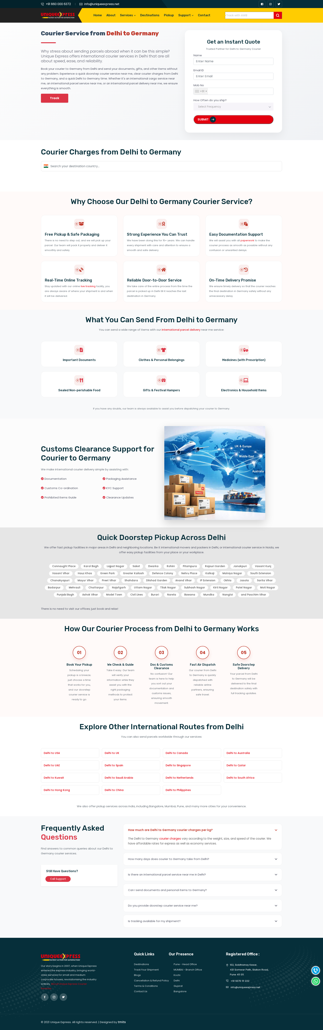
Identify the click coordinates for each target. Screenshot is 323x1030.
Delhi (177, 980)
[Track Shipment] (278, 15)
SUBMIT (203, 119)
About (111, 15)
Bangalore (180, 991)
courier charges (170, 839)
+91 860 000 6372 (58, 4)
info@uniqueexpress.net (101, 4)
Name (197, 55)
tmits (122, 1022)
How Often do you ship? (210, 100)
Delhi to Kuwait (54, 778)
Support (184, 15)
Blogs (137, 975)
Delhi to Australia (238, 753)
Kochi (177, 975)
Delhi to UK (112, 753)
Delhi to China (114, 790)
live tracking (88, 286)
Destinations (149, 15)
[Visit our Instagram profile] (270, 4)
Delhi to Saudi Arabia (119, 778)
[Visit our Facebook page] (262, 4)
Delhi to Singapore (178, 765)
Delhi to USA (52, 753)
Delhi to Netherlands (179, 778)
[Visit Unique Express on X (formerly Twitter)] (63, 997)
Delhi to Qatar (236, 765)
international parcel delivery (181, 330)
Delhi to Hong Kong (57, 790)
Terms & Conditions (146, 986)
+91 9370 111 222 (239, 981)
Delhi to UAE (52, 765)
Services (126, 15)
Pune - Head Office (185, 964)
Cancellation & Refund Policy (151, 980)
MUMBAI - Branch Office (188, 969)
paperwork (247, 240)
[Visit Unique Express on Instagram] (54, 997)
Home (97, 15)
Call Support (58, 879)
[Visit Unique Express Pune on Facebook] (44, 997)
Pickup (169, 15)
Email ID (198, 70)
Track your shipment (146, 969)
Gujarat (178, 986)
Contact (204, 15)
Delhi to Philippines (178, 790)
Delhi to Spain (114, 765)
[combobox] (201, 91)
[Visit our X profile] (279, 4)
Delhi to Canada (177, 753)
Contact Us (140, 991)
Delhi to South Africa (240, 778)
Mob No (198, 85)
